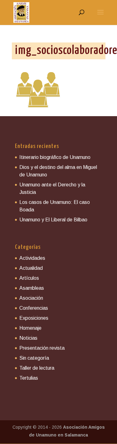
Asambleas (31, 288)
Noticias (28, 338)
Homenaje (30, 328)
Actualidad (31, 268)
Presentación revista (42, 348)
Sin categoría (34, 358)
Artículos (29, 278)
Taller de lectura (36, 368)
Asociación (31, 298)
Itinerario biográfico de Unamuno (54, 157)
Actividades (32, 258)
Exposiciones (33, 318)
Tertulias (28, 378)
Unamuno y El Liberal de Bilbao (53, 219)
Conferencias (33, 308)
